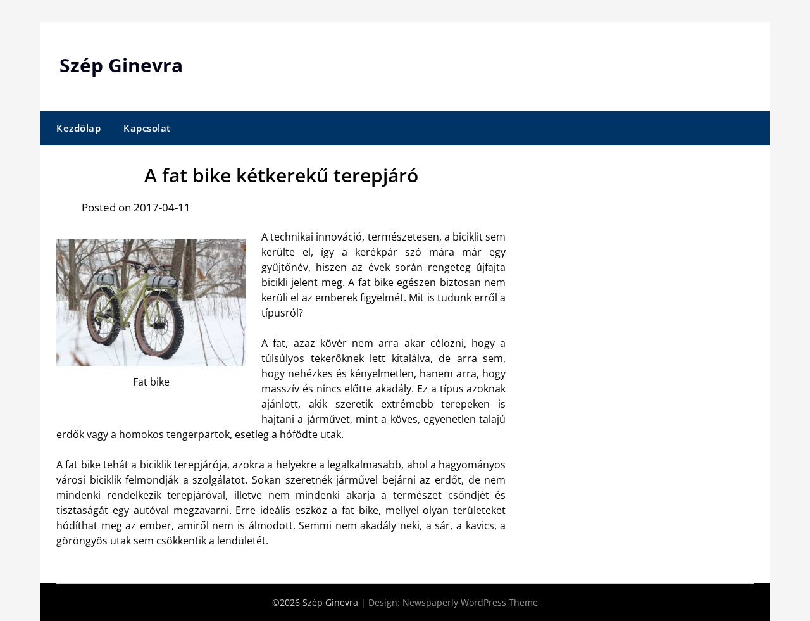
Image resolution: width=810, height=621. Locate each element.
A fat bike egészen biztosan (414, 282)
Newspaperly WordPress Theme (470, 602)
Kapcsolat (147, 128)
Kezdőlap (78, 128)
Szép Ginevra (121, 65)
